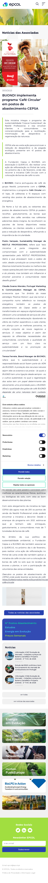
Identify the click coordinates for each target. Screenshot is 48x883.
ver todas (24, 695)
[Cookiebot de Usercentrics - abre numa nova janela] (35, 396)
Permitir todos (24, 472)
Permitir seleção (24, 478)
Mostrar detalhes (34, 465)
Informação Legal (28, 873)
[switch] (42, 442)
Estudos (10, 627)
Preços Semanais (15, 635)
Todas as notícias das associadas (24, 613)
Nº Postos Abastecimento (21, 623)
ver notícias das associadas (24, 701)
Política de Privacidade (11, 873)
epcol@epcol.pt (13, 865)
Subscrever (24, 849)
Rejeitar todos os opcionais (24, 485)
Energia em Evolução (18, 631)
